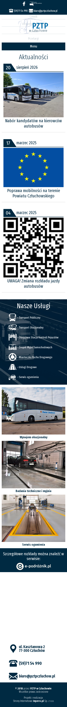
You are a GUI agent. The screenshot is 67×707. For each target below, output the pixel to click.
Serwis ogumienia (29, 377)
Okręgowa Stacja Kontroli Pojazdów (38, 337)
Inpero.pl (38, 701)
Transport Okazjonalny (31, 327)
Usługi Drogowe (28, 367)
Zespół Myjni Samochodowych (35, 347)
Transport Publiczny (29, 317)
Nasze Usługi (33, 306)
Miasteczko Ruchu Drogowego (35, 357)
